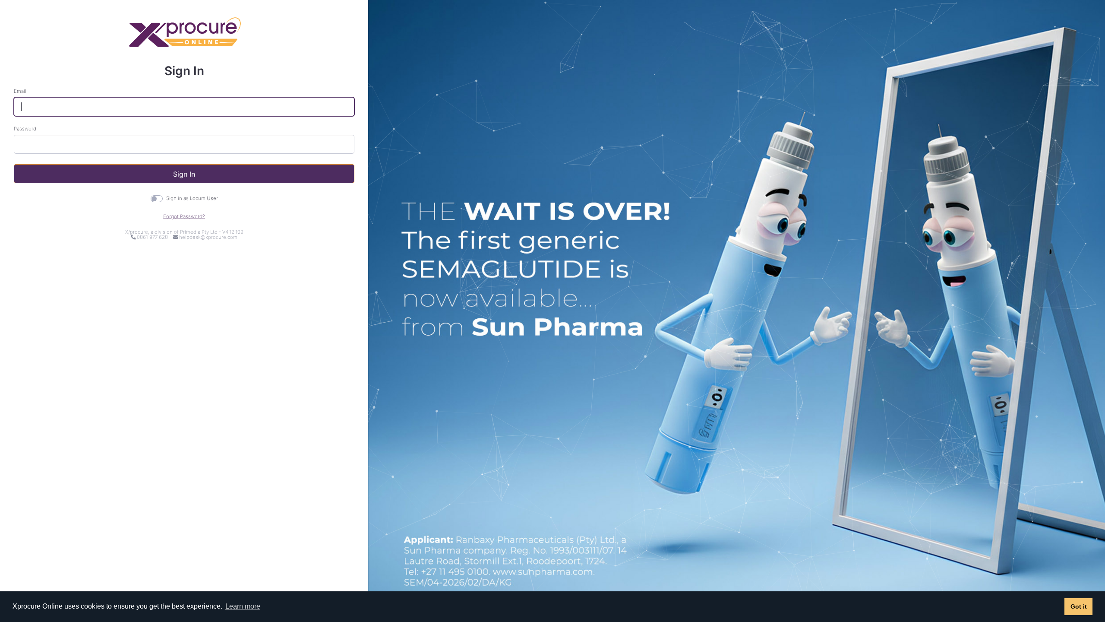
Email (20, 91)
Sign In (184, 174)
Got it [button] (1078, 606)
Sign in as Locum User (192, 198)
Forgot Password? (184, 216)
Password (25, 129)
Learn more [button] (242, 606)
